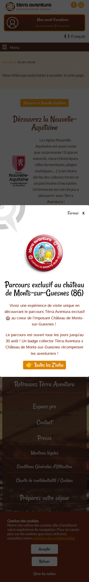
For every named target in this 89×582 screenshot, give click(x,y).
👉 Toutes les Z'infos (44, 364)
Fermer (74, 213)
